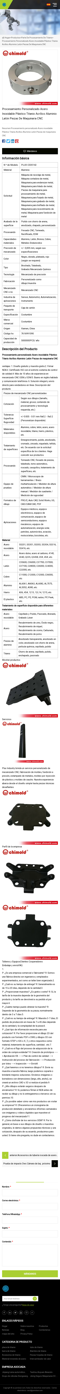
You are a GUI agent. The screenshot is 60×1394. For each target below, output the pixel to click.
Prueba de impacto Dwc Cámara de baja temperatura (22, 1163)
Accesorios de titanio (11, 1355)
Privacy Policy (27, 1334)
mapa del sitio (8, 1334)
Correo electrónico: (11, 1200)
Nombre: (6, 1187)
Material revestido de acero (14, 1359)
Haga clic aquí (28, 1305)
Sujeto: (6, 1228)
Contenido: (7, 1242)
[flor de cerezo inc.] (4, 4)
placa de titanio (8, 1347)
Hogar (7, 38)
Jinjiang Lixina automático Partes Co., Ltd (13, 1372)
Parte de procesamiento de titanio (36, 38)
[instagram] (26, 1313)
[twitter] (15, 1313)
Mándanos (32, 151)
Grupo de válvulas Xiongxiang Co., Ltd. (15, 1376)
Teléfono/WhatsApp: (12, 1214)
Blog (22, 1330)
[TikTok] (32, 1313)
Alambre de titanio (38, 1351)
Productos (15, 38)
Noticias (5, 1330)
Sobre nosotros (27, 1326)
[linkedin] (10, 1313)
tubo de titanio (36, 1347)
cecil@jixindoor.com (35, 1390)
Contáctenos (44, 1330)
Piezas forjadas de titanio (41, 1355)
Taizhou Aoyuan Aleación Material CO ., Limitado (41, 1372)
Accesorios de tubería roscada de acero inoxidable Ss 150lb (37, 1155)
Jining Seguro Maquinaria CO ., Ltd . (43, 1376)
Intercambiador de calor (40, 1359)
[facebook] (4, 1313)
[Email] (35, 1299)
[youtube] (21, 1313)
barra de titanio (8, 1351)
